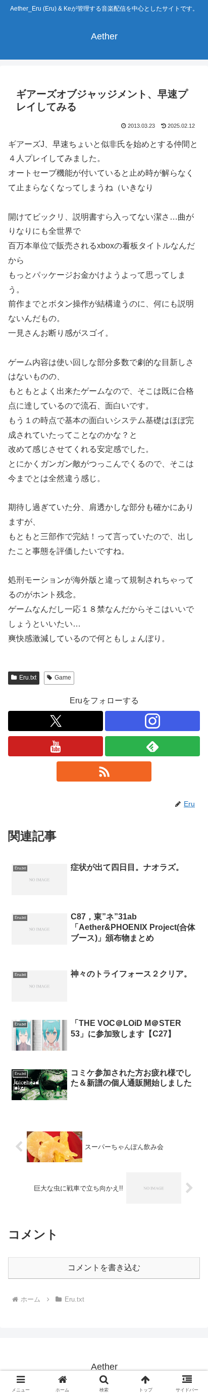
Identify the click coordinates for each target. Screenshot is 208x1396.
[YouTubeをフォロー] (55, 746)
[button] (187, 1258)
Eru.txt (27, 677)
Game (63, 677)
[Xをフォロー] (55, 721)
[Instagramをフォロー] (152, 721)
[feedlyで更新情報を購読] (152, 746)
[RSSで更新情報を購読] (104, 771)
